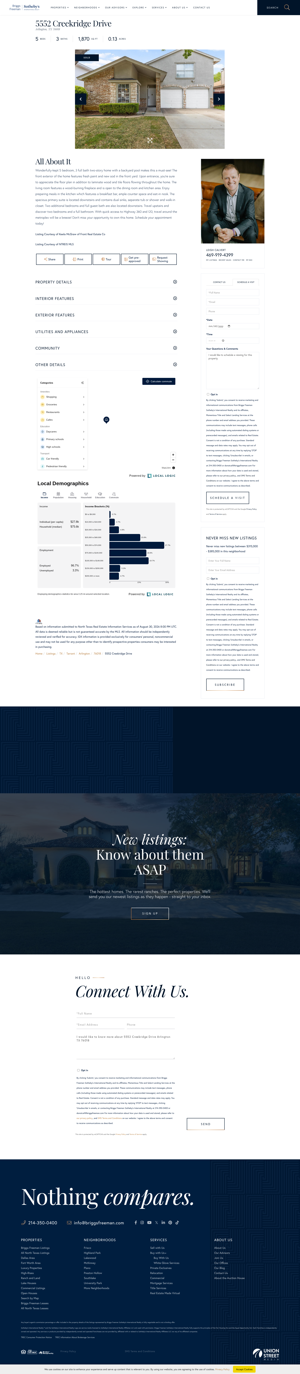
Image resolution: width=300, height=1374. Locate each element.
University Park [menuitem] (93, 1283)
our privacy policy (228, 475)
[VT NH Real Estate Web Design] (266, 1354)
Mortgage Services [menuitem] (161, 1283)
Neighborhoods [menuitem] (85, 7)
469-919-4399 (219, 255)
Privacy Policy (252, 509)
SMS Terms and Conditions (110, 1118)
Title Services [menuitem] (158, 1288)
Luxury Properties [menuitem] (31, 1268)
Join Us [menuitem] (218, 1258)
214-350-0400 (42, 1223)
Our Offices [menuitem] (221, 1263)
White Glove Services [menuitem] (166, 1263)
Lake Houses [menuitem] (28, 1283)
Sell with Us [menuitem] (157, 1248)
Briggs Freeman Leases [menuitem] (35, 1303)
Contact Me (238, 260)
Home (38, 653)
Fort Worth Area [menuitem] (30, 1263)
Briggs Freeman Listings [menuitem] (35, 1248)
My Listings (211, 260)
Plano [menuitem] (87, 1268)
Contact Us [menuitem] (201, 7)
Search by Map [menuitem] (30, 1298)
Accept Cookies (244, 1369)
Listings (51, 653)
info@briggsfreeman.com (99, 1223)
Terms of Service (215, 514)
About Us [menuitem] (178, 7)
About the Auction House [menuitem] (229, 1278)
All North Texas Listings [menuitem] (35, 1253)
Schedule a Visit (245, 282)
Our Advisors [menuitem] (115, 7)
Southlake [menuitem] (90, 1278)
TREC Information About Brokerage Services (75, 1337)
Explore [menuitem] (138, 7)
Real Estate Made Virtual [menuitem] (165, 1293)
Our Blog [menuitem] (219, 1268)
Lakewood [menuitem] (90, 1258)
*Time (209, 334)
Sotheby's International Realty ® (33, 1328)
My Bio (249, 260)
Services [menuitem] (158, 7)
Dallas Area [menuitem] (28, 1258)
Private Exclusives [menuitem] (161, 1268)
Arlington (84, 653)
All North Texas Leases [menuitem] (34, 1308)
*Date (209, 319)
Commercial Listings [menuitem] (33, 1288)
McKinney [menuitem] (89, 1263)
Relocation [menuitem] (156, 1273)
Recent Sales (225, 260)
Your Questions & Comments (222, 348)
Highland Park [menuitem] (92, 1253)
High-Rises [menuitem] (27, 1273)
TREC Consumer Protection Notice (36, 1337)
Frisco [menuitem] (87, 1248)
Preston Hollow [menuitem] (93, 1273)
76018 (97, 653)
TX (61, 653)
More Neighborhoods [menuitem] (96, 1288)
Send (206, 1124)
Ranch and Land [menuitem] (30, 1278)
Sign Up (150, 913)
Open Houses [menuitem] (29, 1293)
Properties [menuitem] (58, 7)
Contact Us (219, 282)
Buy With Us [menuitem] (161, 1258)
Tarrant (70, 653)
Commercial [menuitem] (157, 1278)
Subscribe (225, 685)
